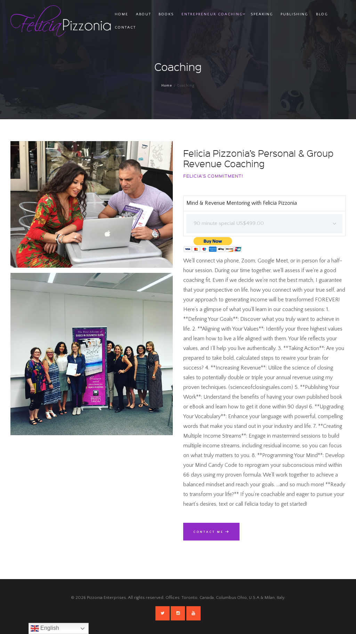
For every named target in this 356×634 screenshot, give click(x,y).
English (49, 628)
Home (166, 85)
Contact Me (208, 532)
